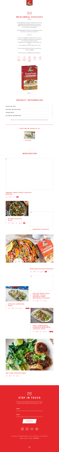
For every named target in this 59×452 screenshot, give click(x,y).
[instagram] (27, 429)
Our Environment (43, 436)
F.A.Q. (31, 436)
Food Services (36, 436)
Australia (26, 438)
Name (18, 408)
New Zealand (36, 438)
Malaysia (31, 438)
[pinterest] (36, 429)
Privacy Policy (14, 436)
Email (18, 414)
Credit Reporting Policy (23, 436)
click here (32, 49)
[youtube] (32, 429)
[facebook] (22, 429)
